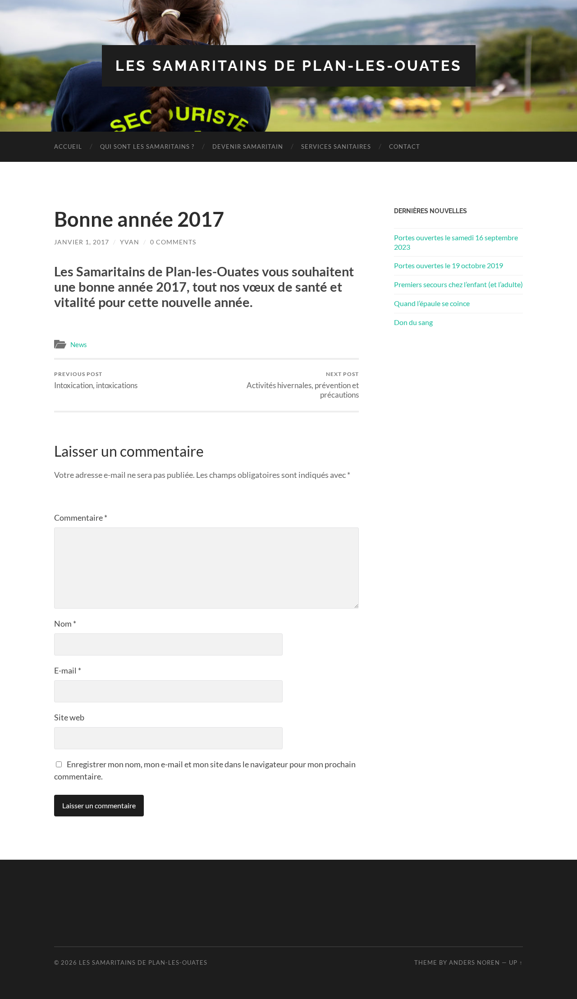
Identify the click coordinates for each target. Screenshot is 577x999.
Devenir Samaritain (247, 146)
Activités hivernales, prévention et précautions (303, 385)
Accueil (68, 146)
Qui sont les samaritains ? (147, 146)
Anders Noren (474, 962)
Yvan (129, 242)
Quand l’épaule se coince (432, 303)
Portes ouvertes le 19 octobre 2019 (448, 265)
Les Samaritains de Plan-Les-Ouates (288, 65)
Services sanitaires (336, 146)
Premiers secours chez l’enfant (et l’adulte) (458, 284)
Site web (69, 717)
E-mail (67, 670)
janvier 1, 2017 (81, 242)
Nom (65, 623)
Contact (404, 146)
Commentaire (80, 517)
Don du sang (413, 322)
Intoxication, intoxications (95, 380)
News (78, 344)
